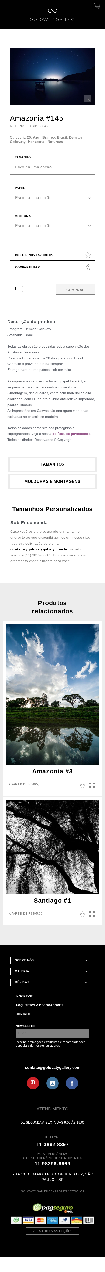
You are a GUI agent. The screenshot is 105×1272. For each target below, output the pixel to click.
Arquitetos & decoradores (39, 1005)
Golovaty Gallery (52, 15)
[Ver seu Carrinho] (96, 5)
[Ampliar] (87, 98)
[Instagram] (52, 1083)
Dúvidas (22, 982)
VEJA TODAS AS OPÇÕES (53, 1231)
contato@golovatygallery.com (52, 1067)
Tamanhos (52, 464)
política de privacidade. (71, 434)
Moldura (23, 216)
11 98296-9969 (52, 1163)
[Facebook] (72, 1083)
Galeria (22, 971)
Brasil (62, 137)
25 (29, 137)
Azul (37, 137)
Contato (23, 1014)
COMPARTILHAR (27, 267)
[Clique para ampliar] (52, 76)
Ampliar (92, 785)
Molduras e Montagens (52, 481)
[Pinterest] (33, 1083)
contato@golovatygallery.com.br (39, 549)
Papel (20, 188)
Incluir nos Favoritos (34, 255)
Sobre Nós (24, 960)
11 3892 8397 (52, 1144)
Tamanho (23, 157)
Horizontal (37, 142)
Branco (48, 137)
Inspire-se (24, 996)
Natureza (55, 142)
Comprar (75, 290)
